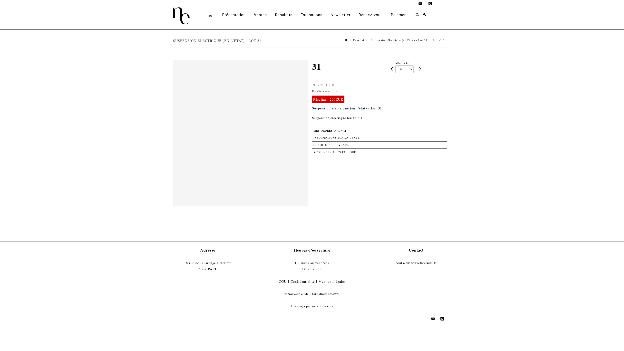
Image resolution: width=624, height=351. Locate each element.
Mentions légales (332, 281)
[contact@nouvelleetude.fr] (420, 3)
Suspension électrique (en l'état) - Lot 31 (398, 40)
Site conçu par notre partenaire (312, 306)
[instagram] (430, 3)
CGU (283, 281)
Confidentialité (303, 281)
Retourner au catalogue (334, 152)
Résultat (358, 40)
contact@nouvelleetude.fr (416, 263)
